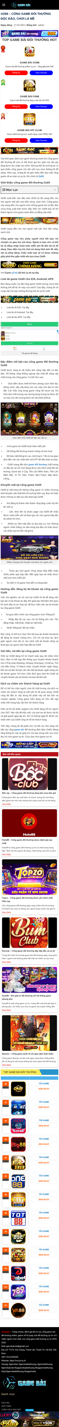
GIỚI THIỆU (6, 1406)
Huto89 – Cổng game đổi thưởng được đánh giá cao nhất (27, 841)
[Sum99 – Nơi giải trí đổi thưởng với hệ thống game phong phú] (29, 980)
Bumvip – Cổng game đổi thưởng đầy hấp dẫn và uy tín (28, 951)
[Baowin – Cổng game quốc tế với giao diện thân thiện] (29, 1033)
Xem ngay (43, 1089)
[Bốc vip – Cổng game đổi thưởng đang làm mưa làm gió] (29, 774)
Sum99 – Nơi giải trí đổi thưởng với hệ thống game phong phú (26, 997)
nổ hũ (15, 273)
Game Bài (5, 1403)
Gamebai (5, 1332)
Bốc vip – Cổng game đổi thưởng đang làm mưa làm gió (29, 793)
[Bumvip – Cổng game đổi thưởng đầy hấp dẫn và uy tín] (29, 932)
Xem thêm (6, 804)
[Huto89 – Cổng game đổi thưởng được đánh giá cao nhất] (29, 823)
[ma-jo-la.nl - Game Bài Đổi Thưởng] (20, 5)
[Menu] (3, 4)
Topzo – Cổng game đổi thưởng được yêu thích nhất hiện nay (27, 899)
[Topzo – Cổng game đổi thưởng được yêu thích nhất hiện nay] (29, 877)
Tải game (44, 1083)
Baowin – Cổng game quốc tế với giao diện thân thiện (27, 1054)
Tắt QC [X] (29, 1410)
